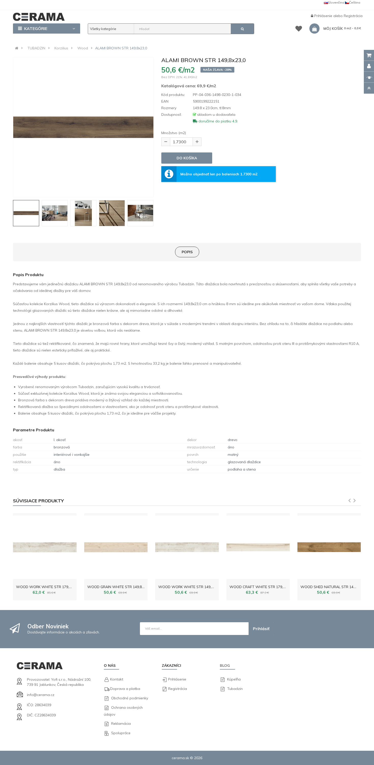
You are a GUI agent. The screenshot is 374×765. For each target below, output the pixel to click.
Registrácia (353, 15)
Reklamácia (121, 723)
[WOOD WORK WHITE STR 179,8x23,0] (44, 546)
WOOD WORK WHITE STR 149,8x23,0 (190, 587)
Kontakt (116, 679)
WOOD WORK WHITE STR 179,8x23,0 (48, 587)
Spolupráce (121, 733)
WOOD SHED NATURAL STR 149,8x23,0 (333, 587)
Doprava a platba (125, 688)
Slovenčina (336, 2)
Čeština (354, 2)
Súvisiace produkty (38, 501)
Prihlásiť (261, 628)
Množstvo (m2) (173, 133)
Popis (187, 252)
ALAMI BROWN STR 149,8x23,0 (121, 48)
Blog (225, 665)
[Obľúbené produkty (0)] (298, 29)
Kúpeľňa (234, 679)
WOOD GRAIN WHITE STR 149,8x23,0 (118, 587)
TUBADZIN (36, 48)
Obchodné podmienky (129, 698)
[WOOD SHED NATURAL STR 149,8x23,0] (329, 546)
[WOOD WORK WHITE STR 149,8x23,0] (187, 546)
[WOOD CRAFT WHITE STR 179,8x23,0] (258, 546)
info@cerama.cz (40, 694)
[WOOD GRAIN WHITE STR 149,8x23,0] (116, 546)
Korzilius (61, 48)
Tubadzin (235, 688)
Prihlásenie (323, 15)
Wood (82, 48)
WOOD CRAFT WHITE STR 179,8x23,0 (261, 587)
